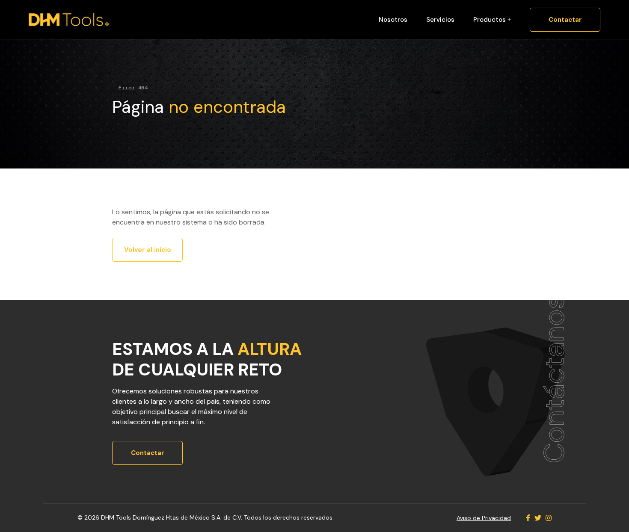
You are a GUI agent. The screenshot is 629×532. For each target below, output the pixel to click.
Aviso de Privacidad (484, 518)
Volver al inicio (147, 249)
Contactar (565, 19)
